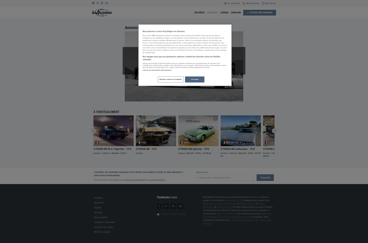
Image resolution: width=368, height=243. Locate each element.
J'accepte (195, 79)
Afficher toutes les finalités (170, 79)
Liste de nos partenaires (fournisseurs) (157, 70)
